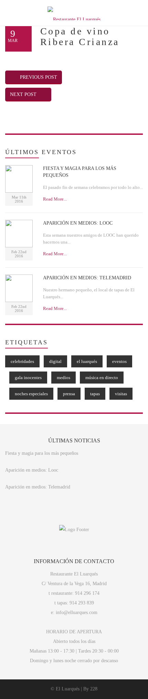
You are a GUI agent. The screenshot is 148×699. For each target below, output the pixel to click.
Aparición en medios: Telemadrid (37, 487)
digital (55, 361)
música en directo (101, 377)
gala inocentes (28, 377)
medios (63, 377)
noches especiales (31, 393)
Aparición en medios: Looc (31, 470)
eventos (119, 361)
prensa (69, 393)
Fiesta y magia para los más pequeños (41, 453)
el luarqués (87, 361)
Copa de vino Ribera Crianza (79, 36)
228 (93, 688)
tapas (95, 393)
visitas (121, 393)
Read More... (55, 199)
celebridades (22, 361)
